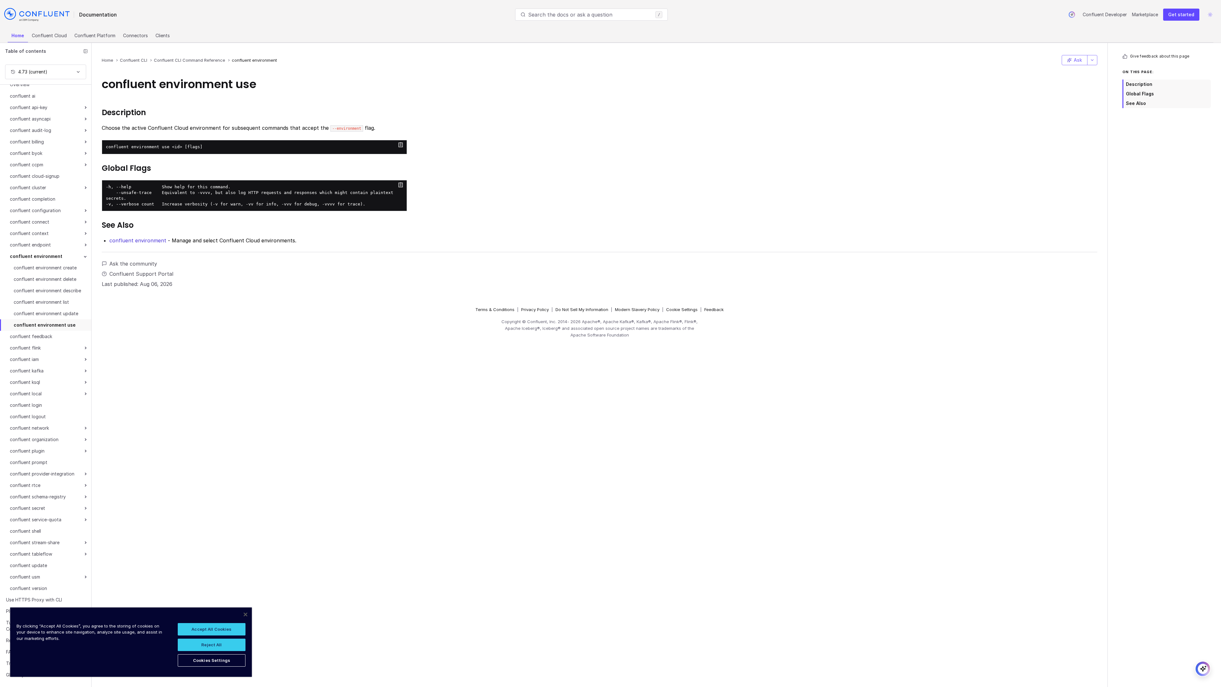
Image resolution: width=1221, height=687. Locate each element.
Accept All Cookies (211, 629)
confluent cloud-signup (34, 176)
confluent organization (34, 439)
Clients (162, 35)
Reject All (211, 644)
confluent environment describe (47, 290)
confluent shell (25, 531)
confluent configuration (35, 210)
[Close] (245, 614)
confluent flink (25, 347)
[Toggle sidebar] (85, 51)
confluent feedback (31, 336)
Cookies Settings (211, 660)
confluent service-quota (35, 519)
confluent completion (32, 199)
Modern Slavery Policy (637, 309)
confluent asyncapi (30, 118)
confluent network (29, 428)
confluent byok (26, 153)
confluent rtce (25, 485)
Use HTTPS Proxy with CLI (34, 599)
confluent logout (28, 416)
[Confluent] (37, 14)
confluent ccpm (26, 164)
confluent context (29, 233)
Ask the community (133, 263)
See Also (1136, 103)
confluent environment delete (45, 279)
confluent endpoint (30, 244)
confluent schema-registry (38, 496)
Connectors (135, 35)
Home (17, 35)
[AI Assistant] (1072, 14)
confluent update (28, 565)
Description (1139, 84)
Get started (1181, 14)
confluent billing (27, 141)
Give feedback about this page (1159, 56)
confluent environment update (46, 313)
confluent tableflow (31, 554)
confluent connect (29, 222)
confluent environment (36, 256)
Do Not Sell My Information (581, 309)
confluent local (26, 393)
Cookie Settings (682, 309)
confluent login (26, 405)
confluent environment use (45, 325)
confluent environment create (45, 267)
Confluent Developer (1105, 14)
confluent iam (24, 359)
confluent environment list (41, 302)
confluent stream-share (34, 542)
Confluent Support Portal (141, 274)
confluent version (28, 588)
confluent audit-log (30, 130)
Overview (20, 84)
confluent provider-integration (42, 473)
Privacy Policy (535, 309)
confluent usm (25, 576)
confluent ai (22, 96)
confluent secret (27, 508)
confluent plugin (27, 451)
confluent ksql (25, 382)
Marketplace (1145, 14)
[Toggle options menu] (1092, 60)
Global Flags (1140, 93)
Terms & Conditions (494, 309)
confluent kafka (27, 370)
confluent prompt (28, 462)
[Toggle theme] (1210, 14)
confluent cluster (28, 187)
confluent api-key (28, 107)
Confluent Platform (94, 35)
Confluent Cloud (49, 35)
